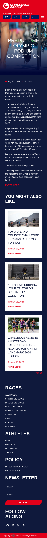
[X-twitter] (13, 525)
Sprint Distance (14, 399)
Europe (9, 422)
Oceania (10, 426)
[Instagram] (18, 525)
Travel (9, 452)
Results (10, 444)
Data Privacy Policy (17, 467)
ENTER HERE (12, 185)
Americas (10, 414)
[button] (42, 17)
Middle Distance (14, 403)
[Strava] (23, 525)
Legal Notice (12, 471)
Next (39, 373)
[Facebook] (7, 525)
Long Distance (13, 407)
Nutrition (11, 448)
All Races (11, 395)
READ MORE (14, 253)
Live (7, 441)
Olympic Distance (15, 411)
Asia (7, 418)
